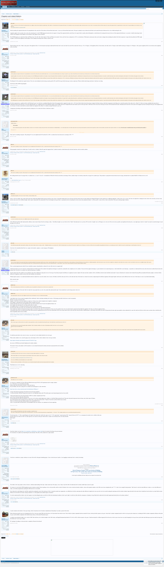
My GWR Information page (28, 53)
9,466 (8, 273)
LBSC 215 (7, 185)
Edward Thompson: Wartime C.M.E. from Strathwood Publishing (86, 470)
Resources (13, 6)
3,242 (8, 34)
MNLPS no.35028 (94, 465)
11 (18, 19)
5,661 (8, 469)
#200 (162, 523)
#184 (162, 110)
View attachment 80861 (14, 27)
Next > (22, 19)
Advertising (28, 6)
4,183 (8, 57)
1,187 (8, 389)
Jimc (3, 53)
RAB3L (3, 251)
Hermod (3, 328)
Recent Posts (10, 8)
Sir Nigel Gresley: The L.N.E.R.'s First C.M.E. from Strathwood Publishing (86, 471)
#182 (162, 55)
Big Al (15, 17)
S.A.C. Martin (17, 448)
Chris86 (16, 478)
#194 (162, 368)
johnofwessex (4, 359)
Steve (11, 110)
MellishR (11, 281)
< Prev (7, 19)
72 (8, 369)
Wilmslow (7, 136)
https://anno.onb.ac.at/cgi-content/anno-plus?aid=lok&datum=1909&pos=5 (24, 389)
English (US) (3, 561)
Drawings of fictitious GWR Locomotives (16, 53)
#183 (162, 85)
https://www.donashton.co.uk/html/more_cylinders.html (32, 431)
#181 (162, 41)
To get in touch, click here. (86, 473)
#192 (162, 316)
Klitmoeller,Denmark (6, 336)
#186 (162, 154)
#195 (162, 405)
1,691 (8, 522)
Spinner (12, 478)
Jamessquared (4, 178)
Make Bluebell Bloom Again (16, 180)
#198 (162, 476)
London (7, 476)
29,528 (8, 182)
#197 (162, 446)
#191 (162, 281)
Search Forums (4, 8)
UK (8, 37)
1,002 (8, 83)
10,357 (8, 363)
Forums (4, 6)
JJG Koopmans (5, 417)
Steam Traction (8, 17)
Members (22, 6)
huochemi (4, 30)
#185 (162, 136)
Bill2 (3, 129)
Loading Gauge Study (36, 53)
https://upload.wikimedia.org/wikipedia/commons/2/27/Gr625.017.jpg (23, 340)
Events (18, 6)
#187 (162, 181)
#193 (162, 347)
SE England (7, 63)
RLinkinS (3, 79)
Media (9, 6)
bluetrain (3, 518)
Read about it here (42, 52)
